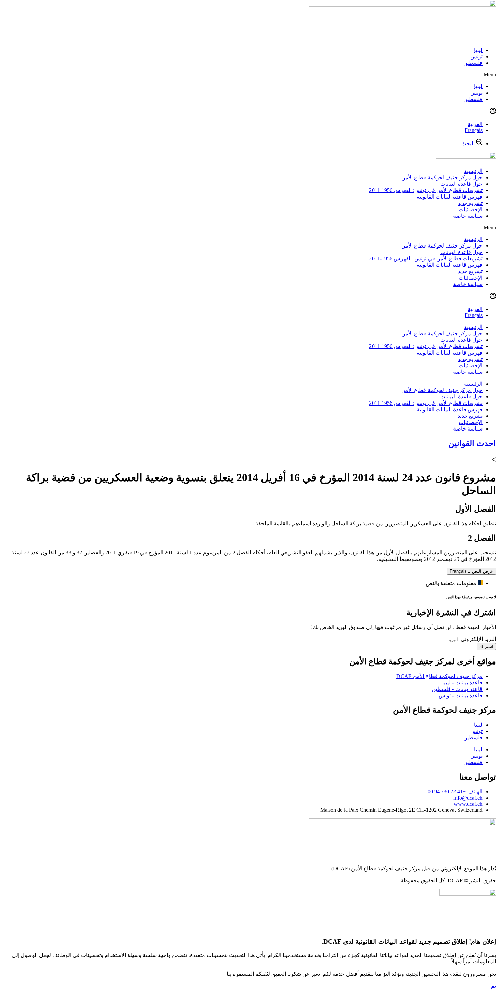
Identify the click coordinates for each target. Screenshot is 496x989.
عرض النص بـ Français (471, 571)
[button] (248, 75)
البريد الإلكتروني (477, 639)
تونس (476, 56)
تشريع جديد (470, 203)
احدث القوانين (472, 443)
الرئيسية (473, 171)
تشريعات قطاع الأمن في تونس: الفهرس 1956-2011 (426, 190)
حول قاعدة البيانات (461, 184)
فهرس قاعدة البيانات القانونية (450, 197)
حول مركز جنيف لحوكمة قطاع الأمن (442, 177)
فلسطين (473, 63)
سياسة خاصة (468, 216)
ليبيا (478, 50)
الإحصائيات (471, 209)
